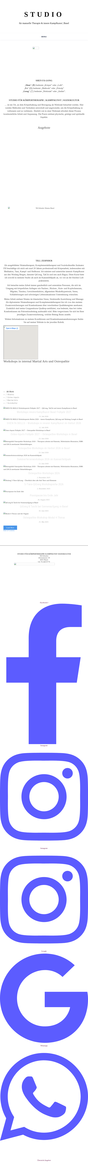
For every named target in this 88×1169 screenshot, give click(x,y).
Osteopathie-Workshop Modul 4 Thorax (44, 517)
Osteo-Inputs (44, 190)
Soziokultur (44, 154)
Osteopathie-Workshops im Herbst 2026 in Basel (44, 448)
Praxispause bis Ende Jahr (44, 495)
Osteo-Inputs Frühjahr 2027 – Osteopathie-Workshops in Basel (44, 434)
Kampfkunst (44, 136)
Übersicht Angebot (44, 1160)
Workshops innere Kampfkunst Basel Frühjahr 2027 (44, 412)
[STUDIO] (44, 16)
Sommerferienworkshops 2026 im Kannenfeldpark (44, 459)
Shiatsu (44, 172)
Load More (10, 528)
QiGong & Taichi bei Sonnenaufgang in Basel (44, 506)
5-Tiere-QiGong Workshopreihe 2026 (43, 484)
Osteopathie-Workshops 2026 (44, 473)
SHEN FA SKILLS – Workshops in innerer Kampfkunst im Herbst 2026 (44, 423)
